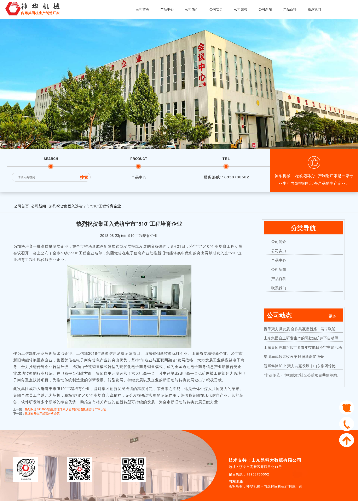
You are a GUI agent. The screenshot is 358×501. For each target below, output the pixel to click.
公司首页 (142, 9)
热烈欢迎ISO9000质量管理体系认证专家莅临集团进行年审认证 (65, 409)
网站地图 (236, 481)
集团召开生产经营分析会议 (42, 413)
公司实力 (216, 9)
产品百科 (289, 9)
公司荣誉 (240, 9)
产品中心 (167, 9)
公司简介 (191, 9)
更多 (332, 315)
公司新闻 (265, 9)
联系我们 (314, 9)
